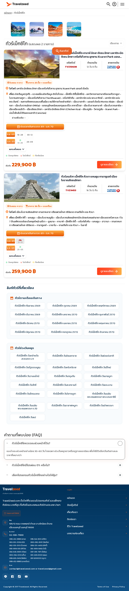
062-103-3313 (14, 545)
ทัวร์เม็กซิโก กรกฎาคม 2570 (64, 332)
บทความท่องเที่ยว (75, 533)
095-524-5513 (35, 539)
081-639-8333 (36, 555)
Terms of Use (103, 586)
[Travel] (17, 4)
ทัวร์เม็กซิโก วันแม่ (27, 417)
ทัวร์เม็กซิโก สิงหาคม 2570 (101, 332)
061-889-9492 (36, 548)
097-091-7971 (35, 552)
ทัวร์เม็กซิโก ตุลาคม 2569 (64, 306)
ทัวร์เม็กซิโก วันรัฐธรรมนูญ (27, 367)
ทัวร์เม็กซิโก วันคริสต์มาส (64, 367)
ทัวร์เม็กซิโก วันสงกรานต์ (64, 385)
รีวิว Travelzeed (75, 526)
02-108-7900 (16, 535)
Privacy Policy (118, 586)
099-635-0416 (15, 558)
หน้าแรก (8, 13)
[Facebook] (12, 576)
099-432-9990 (15, 539)
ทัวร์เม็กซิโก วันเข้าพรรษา (101, 405)
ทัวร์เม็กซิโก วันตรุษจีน (64, 376)
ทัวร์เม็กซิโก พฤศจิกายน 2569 (101, 306)
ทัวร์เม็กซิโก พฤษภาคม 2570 (101, 323)
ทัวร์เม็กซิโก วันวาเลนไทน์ (27, 376)
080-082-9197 (36, 542)
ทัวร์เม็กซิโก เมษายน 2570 (64, 323)
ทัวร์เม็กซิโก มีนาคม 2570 (28, 323)
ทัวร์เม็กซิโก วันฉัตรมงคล (27, 394)
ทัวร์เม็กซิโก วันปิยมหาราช (64, 356)
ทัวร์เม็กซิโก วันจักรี (27, 385)
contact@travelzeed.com (22, 568)
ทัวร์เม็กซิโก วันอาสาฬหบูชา (64, 405)
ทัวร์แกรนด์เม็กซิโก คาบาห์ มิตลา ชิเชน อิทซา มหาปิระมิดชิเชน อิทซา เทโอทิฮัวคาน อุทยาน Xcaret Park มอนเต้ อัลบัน (92, 55)
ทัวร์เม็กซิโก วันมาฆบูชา (101, 376)
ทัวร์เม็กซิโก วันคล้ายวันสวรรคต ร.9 (27, 357)
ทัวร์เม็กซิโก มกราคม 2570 (64, 314)
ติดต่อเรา (71, 519)
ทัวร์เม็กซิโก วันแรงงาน (101, 385)
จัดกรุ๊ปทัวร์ (72, 505)
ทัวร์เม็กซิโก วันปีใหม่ (101, 367)
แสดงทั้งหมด (17, 149)
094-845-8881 (15, 552)
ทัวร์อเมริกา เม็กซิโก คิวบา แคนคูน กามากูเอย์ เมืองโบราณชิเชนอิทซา (89, 178)
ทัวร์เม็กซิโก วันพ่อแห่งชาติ (101, 356)
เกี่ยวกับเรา (72, 512)
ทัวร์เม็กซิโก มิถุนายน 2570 (27, 332)
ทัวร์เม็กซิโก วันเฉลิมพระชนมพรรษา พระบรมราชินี (101, 395)
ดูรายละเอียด (109, 164)
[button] (64, 443)
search (108, 4)
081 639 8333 (35, 558)
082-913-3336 (15, 542)
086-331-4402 (36, 545)
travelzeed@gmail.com (49, 568)
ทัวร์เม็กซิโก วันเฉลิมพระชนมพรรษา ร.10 (27, 407)
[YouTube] (26, 576)
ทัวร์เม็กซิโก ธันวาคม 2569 (27, 314)
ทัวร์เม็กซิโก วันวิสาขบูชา (64, 394)
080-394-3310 (15, 555)
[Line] (6, 576)
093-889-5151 (14, 548)
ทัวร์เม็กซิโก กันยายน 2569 (27, 306)
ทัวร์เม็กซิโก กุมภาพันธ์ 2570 (101, 314)
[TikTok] (19, 576)
